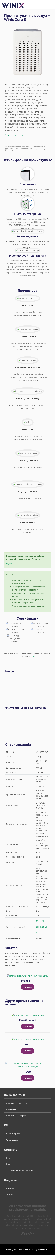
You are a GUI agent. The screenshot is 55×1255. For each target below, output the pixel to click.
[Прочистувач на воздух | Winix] (13, 5)
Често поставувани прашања (19, 1170)
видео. (9, 563)
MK (37, 921)
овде (33, 656)
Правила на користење (17, 1103)
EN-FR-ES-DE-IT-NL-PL (42, 929)
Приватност (11, 1109)
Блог (8, 1158)
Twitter (9, 1194)
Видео (9, 1164)
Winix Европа (12, 1140)
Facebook (10, 1188)
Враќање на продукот (16, 1115)
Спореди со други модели (15, 135)
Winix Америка (13, 1133)
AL (43, 921)
